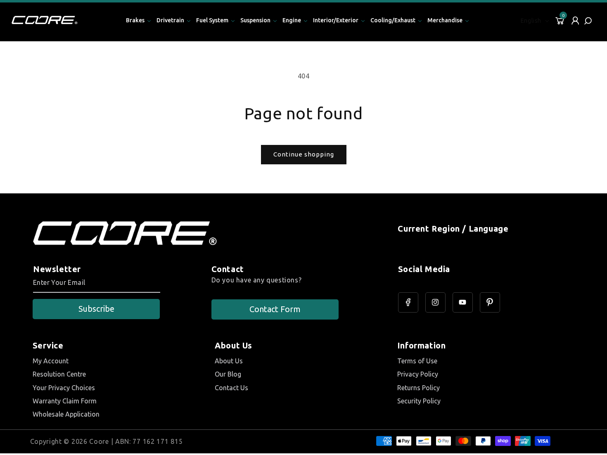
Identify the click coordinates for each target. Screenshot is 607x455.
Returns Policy (418, 387)
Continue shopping (303, 154)
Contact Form (275, 309)
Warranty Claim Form (65, 401)
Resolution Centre (59, 374)
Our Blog (228, 374)
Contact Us (231, 387)
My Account (51, 361)
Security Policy (419, 401)
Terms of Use (417, 361)
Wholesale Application (66, 414)
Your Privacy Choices (64, 387)
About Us (229, 361)
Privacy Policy (417, 374)
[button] (589, 21)
